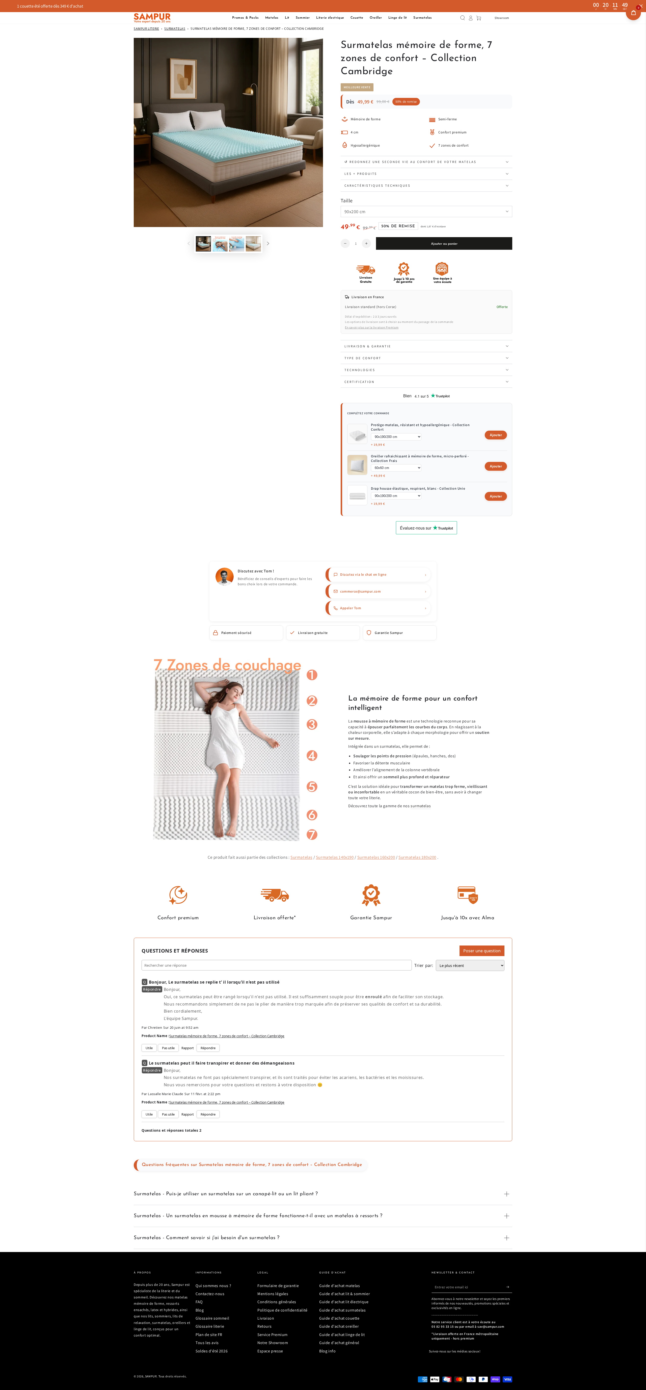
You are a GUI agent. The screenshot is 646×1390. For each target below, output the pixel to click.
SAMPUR (151, 1376)
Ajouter (496, 435)
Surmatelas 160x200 (376, 857)
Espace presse (270, 1351)
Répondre (208, 1048)
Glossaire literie (210, 1326)
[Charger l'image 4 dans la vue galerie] (253, 244)
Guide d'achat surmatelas (342, 1310)
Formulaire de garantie (278, 1285)
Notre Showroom (272, 1342)
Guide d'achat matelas (339, 1285)
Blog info (327, 1351)
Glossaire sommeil (212, 1318)
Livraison (265, 1318)
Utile (149, 1048)
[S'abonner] (509, 1287)
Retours (264, 1326)
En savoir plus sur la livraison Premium (371, 327)
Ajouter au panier (444, 243)
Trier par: (423, 965)
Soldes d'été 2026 (212, 1351)
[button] (463, 18)
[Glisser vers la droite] (268, 243)
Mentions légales (272, 1293)
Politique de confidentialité (282, 1310)
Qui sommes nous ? (213, 1285)
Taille (347, 200)
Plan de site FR (209, 1334)
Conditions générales (276, 1301)
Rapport (187, 1048)
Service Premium (272, 1334)
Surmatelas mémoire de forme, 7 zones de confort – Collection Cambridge (226, 1036)
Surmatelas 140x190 (335, 857)
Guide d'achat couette (339, 1318)
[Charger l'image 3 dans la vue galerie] (236, 244)
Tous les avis (207, 1342)
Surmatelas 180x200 (417, 857)
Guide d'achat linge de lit (342, 1334)
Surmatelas (174, 28)
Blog (200, 1310)
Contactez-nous (210, 1293)
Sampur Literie (146, 28)
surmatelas (421, 806)
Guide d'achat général (339, 1342)
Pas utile (168, 1048)
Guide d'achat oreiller (339, 1326)
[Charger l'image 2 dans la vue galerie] (220, 244)
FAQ (199, 1301)
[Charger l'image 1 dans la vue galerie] (203, 244)
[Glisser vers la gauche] (188, 243)
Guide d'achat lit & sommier (344, 1293)
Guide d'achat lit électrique (344, 1301)
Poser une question (482, 951)
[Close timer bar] (641, 6)
